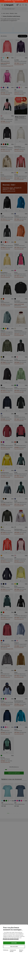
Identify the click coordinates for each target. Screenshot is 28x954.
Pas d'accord (14, 946)
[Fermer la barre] (26, 1)
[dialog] (14, 939)
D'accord (14, 943)
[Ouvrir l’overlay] (19, 2)
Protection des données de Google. (10, 939)
